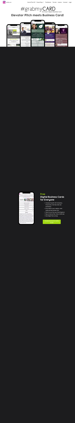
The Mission (48, 2)
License (60, 2)
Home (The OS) (31, 2)
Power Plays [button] (40, 2)
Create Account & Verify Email (52, 221)
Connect (65, 2)
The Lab (54, 2)
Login (70, 2)
